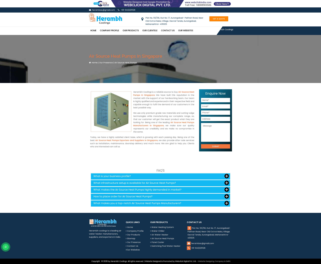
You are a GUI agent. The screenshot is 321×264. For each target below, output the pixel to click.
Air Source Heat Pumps (162, 238)
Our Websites (185, 30)
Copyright (95, 261)
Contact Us (168, 30)
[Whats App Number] (6, 247)
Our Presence (106, 62)
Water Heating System (162, 227)
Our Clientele (149, 30)
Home (93, 30)
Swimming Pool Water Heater (165, 246)
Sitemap (131, 238)
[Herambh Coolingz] (105, 18)
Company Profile (109, 30)
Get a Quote (219, 19)
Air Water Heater (159, 234)
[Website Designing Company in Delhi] (160, 3)
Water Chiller (158, 231)
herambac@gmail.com (103, 10)
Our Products (131, 30)
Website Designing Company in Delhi (214, 261)
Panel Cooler (157, 242)
